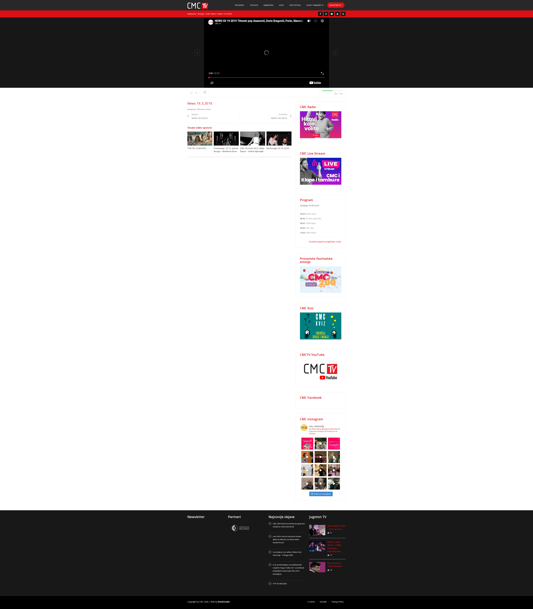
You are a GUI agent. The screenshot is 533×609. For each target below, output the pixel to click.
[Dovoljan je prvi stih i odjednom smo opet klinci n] (307, 444)
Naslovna (191, 13)
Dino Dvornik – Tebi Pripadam (334, 565)
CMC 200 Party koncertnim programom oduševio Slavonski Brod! (289, 525)
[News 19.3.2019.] (197, 5)
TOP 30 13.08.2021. (197, 148)
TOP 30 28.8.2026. (280, 583)
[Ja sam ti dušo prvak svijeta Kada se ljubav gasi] (334, 470)
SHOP (281, 5)
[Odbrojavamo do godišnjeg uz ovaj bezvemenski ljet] (321, 444)
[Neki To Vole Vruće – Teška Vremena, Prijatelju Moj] (317, 546)
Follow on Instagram (322, 494)
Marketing (268, 5)
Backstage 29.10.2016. (278, 148)
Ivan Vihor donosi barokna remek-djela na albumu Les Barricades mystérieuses (287, 539)
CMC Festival (295, 5)
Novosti (254, 5)
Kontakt (323, 601)
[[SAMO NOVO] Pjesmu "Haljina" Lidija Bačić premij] (334, 457)
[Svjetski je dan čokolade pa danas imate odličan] (321, 457)
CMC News (211, 13)
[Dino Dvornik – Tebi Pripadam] (317, 567)
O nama (311, 601)
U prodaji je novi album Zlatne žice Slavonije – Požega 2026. (287, 553)
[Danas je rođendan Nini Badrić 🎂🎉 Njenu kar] (321, 470)
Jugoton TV (335, 5)
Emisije (201, 13)
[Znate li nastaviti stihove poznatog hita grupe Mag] (334, 444)
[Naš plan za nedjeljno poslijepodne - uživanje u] (307, 470)
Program (239, 5)
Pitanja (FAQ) (338, 601)
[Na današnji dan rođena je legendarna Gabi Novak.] (307, 457)
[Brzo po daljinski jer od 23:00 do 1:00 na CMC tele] (307, 484)
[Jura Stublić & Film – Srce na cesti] (317, 530)
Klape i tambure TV (315, 5)
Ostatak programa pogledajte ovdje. (325, 241)
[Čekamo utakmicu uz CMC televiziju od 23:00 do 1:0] (334, 484)
